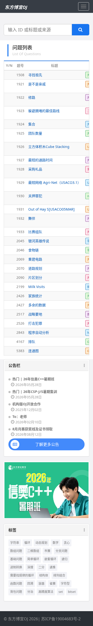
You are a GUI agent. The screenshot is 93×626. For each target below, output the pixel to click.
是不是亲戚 (37, 84)
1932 (20, 218)
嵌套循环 (50, 559)
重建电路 (35, 259)
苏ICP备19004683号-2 (61, 619)
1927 (20, 160)
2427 (20, 305)
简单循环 (33, 559)
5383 (20, 350)
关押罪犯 (35, 195)
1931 (20, 209)
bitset (72, 592)
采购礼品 (35, 169)
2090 (20, 277)
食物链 (33, 250)
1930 (20, 195)
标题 (54, 65)
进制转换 (16, 567)
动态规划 (41, 543)
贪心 (67, 543)
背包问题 (16, 592)
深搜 (30, 567)
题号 (20, 65)
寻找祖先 (35, 74)
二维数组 (33, 551)
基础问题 (16, 559)
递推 (53, 567)
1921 (20, 84)
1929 (20, 182)
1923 (20, 110)
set (61, 592)
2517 (20, 314)
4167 (20, 341)
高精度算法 (45, 592)
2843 (20, 332)
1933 (20, 231)
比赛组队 (35, 231)
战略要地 (35, 314)
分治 (30, 592)
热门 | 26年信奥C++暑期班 (33, 379)
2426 (20, 295)
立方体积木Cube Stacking (48, 146)
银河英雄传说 (38, 241)
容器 (41, 583)
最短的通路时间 (40, 160)
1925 (20, 133)
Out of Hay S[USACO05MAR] (51, 209)
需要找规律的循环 (22, 575)
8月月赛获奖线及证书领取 (32, 429)
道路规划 (35, 268)
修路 (31, 97)
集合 (31, 124)
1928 (20, 169)
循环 (27, 543)
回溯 (30, 583)
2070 (20, 268)
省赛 (53, 583)
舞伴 (31, 218)
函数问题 (16, 583)
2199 (20, 286)
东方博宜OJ (16, 7)
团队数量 (35, 133)
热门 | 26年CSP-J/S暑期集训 (34, 391)
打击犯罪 (35, 323)
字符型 (65, 583)
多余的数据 (37, 305)
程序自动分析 (38, 332)
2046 (20, 250)
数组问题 (16, 551)
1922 (20, 97)
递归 (64, 559)
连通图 (33, 350)
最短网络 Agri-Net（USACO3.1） (54, 182)
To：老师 (19, 416)
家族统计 (35, 295)
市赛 (47, 551)
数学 (56, 543)
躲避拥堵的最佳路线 (44, 110)
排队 (31, 341)
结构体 (43, 575)
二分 (41, 567)
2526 (20, 323)
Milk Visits (36, 286)
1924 (20, 124)
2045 (20, 241)
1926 (20, 146)
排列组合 (59, 575)
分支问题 (61, 551)
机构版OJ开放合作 (26, 404)
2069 (20, 259)
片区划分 (35, 277)
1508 (20, 74)
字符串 (14, 543)
